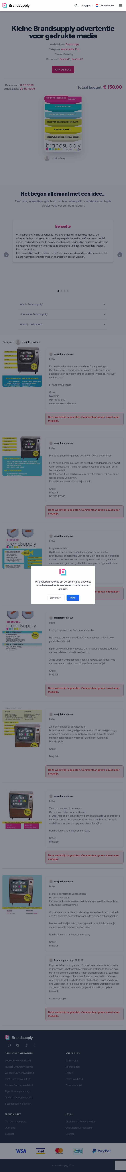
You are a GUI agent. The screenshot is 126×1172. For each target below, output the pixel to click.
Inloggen (86, 5)
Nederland (106, 5)
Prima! (73, 597)
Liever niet (55, 597)
